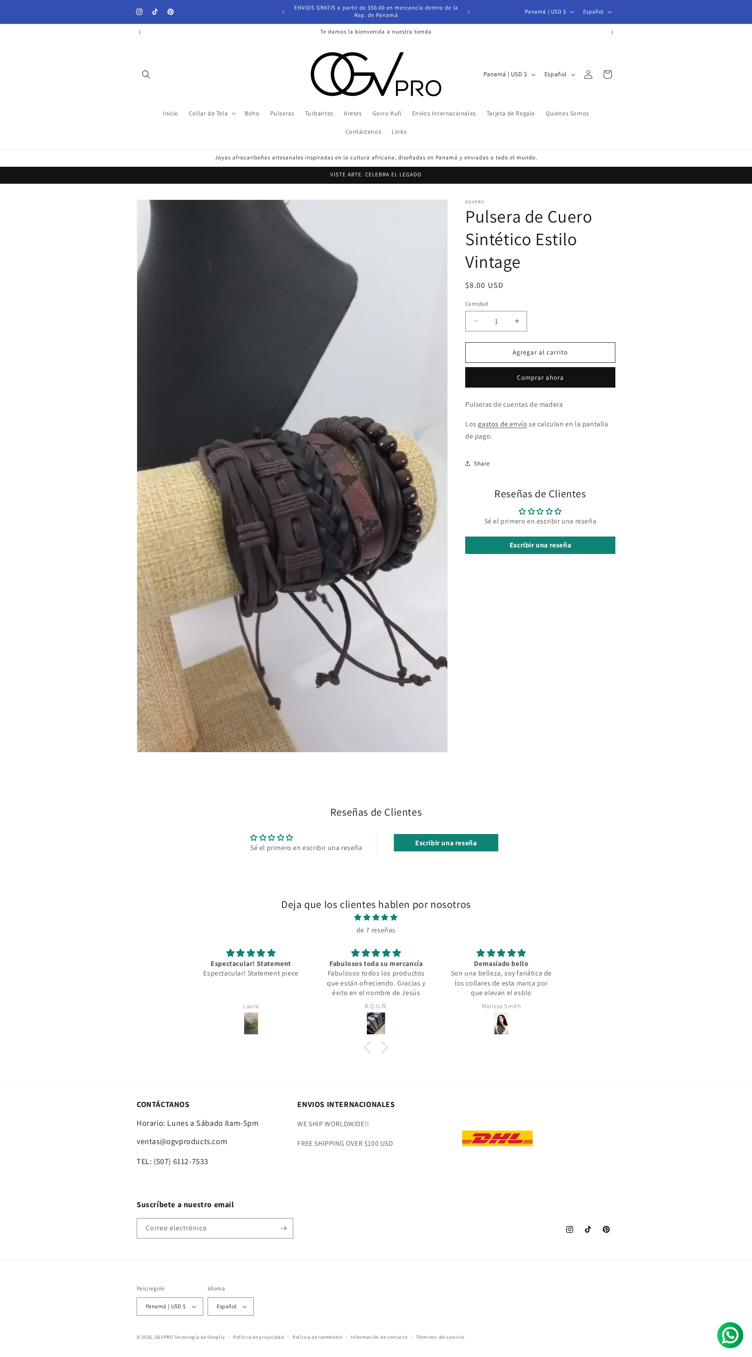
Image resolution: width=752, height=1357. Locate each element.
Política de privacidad (258, 1337)
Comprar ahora (540, 377)
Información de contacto (379, 1337)
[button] (146, 74)
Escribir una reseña (540, 545)
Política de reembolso (317, 1337)
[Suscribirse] (283, 1228)
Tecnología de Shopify (200, 1337)
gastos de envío (502, 423)
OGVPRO (163, 1337)
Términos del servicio (440, 1337)
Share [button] (482, 463)
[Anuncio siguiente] (468, 11)
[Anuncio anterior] (283, 11)
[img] (376, 917)
